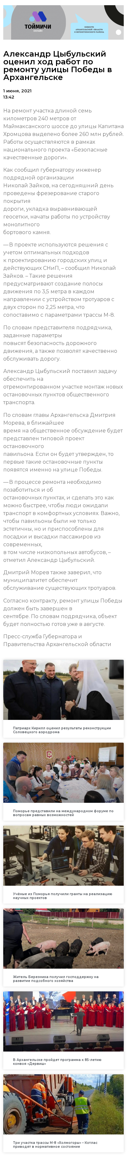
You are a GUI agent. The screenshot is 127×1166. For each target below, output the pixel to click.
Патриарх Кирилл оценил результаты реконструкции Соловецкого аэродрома (62, 730)
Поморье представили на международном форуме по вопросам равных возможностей (63, 813)
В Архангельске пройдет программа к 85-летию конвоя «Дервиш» (57, 1062)
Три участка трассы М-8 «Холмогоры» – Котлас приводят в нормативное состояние (55, 1145)
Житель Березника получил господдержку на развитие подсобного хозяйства (56, 979)
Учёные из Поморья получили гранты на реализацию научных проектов (62, 896)
